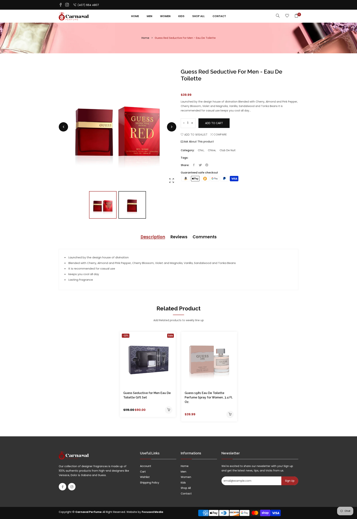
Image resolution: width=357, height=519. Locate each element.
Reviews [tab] (178, 237)
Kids (181, 16)
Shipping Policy (149, 482)
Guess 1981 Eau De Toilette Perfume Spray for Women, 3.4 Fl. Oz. (209, 397)
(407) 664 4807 (88, 5)
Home (135, 16)
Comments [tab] (205, 237)
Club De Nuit (228, 150)
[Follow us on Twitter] (200, 165)
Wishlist (145, 477)
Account (145, 466)
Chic (201, 150)
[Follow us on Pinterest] (207, 165)
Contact (219, 16)
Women (165, 16)
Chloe (212, 150)
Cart (143, 471)
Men (149, 16)
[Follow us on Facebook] (194, 165)
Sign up (290, 481)
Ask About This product (199, 141)
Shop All (198, 16)
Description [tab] (153, 237)
